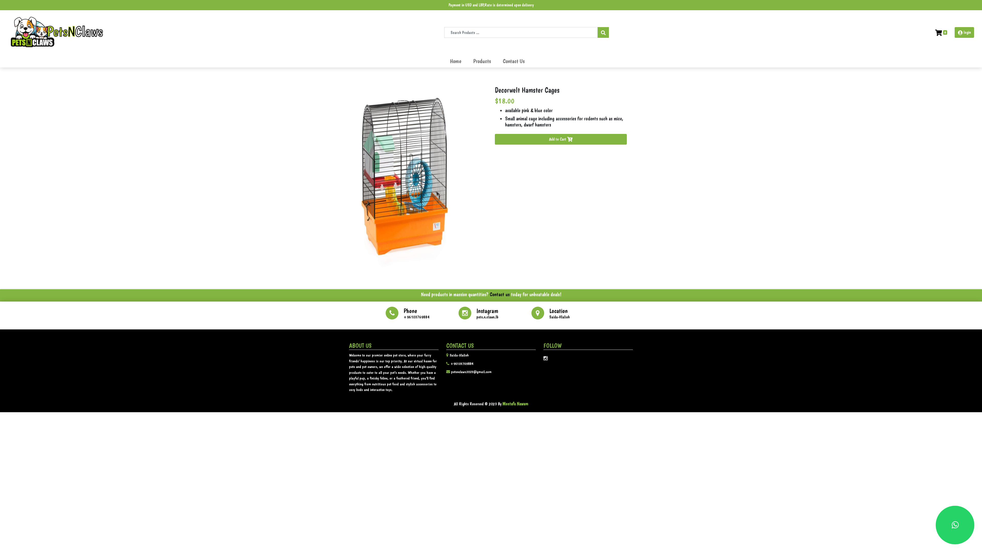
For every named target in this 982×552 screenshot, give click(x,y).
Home (456, 61)
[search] (603, 32)
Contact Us (514, 61)
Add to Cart (558, 139)
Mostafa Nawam (514, 403)
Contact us (499, 294)
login (967, 32)
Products (482, 61)
